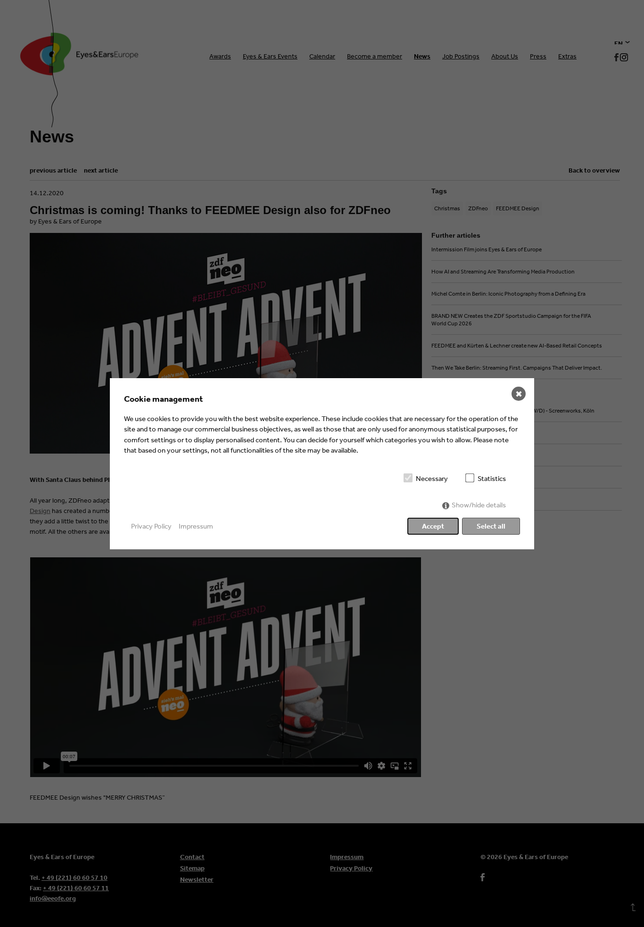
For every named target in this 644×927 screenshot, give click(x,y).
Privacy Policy (151, 525)
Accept (433, 525)
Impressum (196, 525)
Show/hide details (479, 504)
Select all (491, 525)
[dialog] (322, 463)
